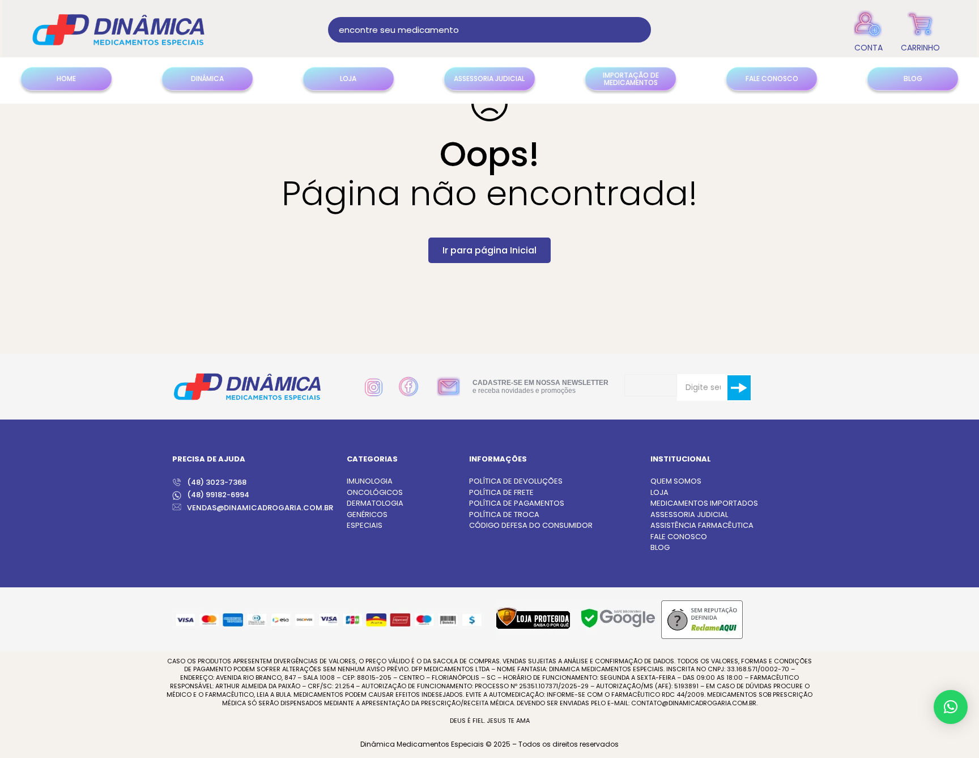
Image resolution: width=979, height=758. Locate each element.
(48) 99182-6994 (218, 494)
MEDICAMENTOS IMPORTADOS (704, 503)
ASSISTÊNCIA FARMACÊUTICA (702, 525)
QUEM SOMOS (675, 481)
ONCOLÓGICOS (375, 492)
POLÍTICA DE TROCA (504, 514)
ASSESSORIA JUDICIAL (689, 514)
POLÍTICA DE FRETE (501, 492)
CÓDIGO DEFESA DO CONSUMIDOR (531, 525)
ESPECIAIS (364, 525)
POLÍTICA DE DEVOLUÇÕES (516, 481)
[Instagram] (374, 387)
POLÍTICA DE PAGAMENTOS (516, 503)
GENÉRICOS (367, 514)
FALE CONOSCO (678, 536)
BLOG (660, 547)
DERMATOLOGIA (375, 503)
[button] (951, 707)
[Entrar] (868, 30)
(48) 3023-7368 (216, 482)
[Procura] (638, 30)
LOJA (659, 492)
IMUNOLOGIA (370, 481)
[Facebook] (408, 386)
